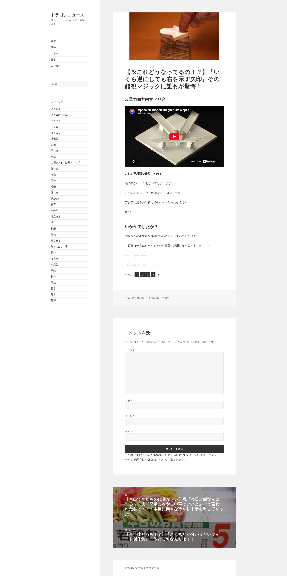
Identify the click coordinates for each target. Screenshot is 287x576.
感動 (53, 47)
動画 (53, 144)
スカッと (56, 120)
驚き (53, 294)
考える (54, 258)
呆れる (54, 150)
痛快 (53, 234)
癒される (56, 240)
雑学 (53, 59)
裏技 (53, 270)
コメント (130, 350)
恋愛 (53, 174)
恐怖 (53, 180)
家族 (53, 156)
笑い (53, 252)
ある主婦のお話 (59, 114)
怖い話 (54, 168)
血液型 (54, 264)
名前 (128, 400)
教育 (53, 204)
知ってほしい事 (59, 246)
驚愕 (53, 41)
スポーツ (56, 53)
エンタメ (56, 65)
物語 (53, 228)
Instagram (135, 256)
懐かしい (56, 198)
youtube (144, 256)
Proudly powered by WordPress (143, 568)
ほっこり (56, 132)
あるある (56, 108)
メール (130, 416)
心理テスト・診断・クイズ (65, 162)
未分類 (54, 210)
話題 (53, 282)
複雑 (53, 276)
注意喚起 (56, 216)
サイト (128, 431)
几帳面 (54, 138)
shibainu (154, 297)
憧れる (54, 192)
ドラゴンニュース (67, 15)
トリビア (56, 126)
